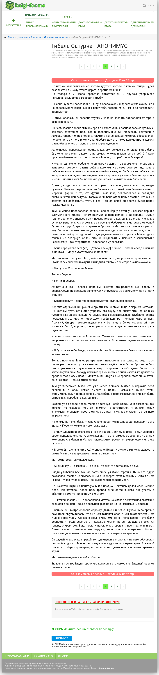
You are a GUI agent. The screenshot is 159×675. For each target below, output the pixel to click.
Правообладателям (17, 656)
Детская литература (116, 22)
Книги (11, 37)
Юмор (81, 26)
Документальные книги (92, 22)
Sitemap (63, 656)
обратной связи (106, 668)
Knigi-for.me (28, 5)
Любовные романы (37, 26)
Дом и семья (138, 26)
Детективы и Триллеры (29, 37)
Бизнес (30, 22)
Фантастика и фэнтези (65, 22)
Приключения (60, 26)
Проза (108, 26)
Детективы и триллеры (144, 22)
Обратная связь (43, 656)
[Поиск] (151, 16)
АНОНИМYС (62, 638)
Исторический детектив (56, 37)
